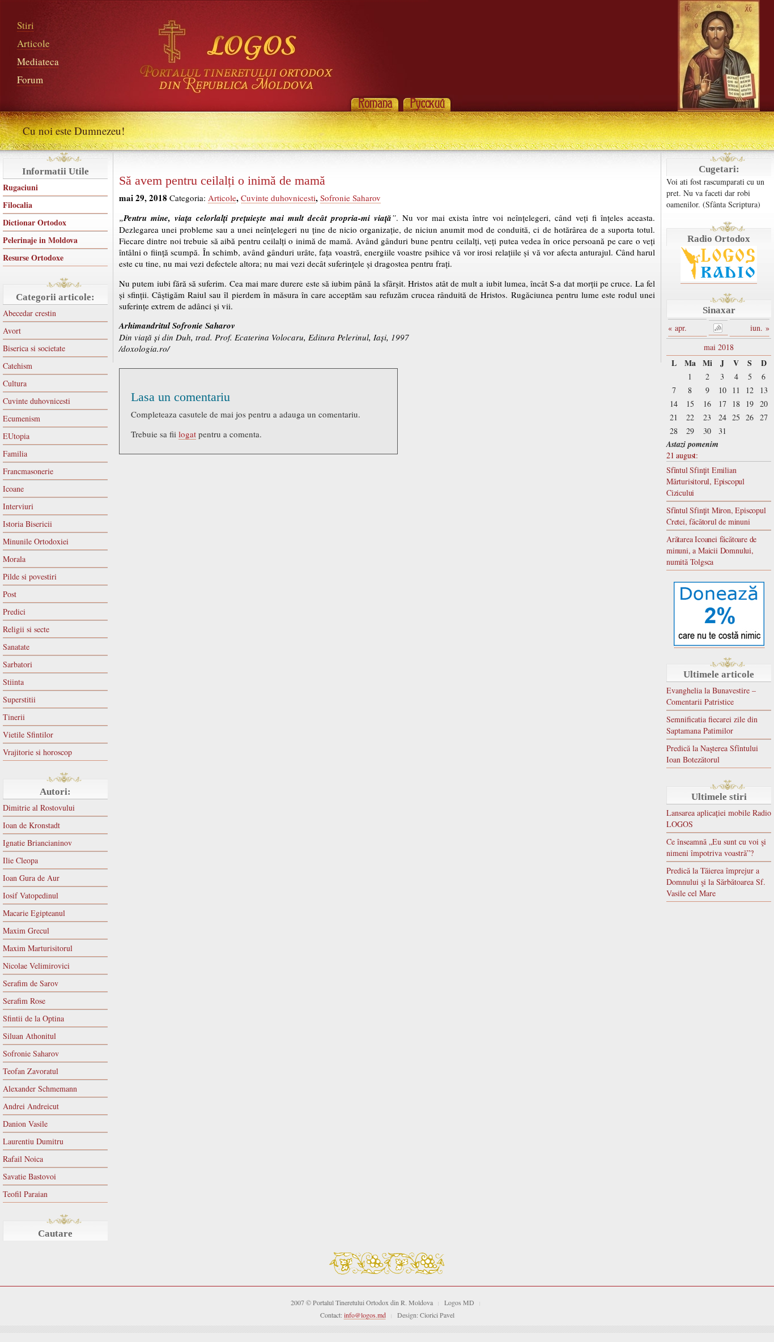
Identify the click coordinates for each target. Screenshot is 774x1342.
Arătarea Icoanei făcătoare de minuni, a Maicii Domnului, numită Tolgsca (711, 550)
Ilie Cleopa (20, 860)
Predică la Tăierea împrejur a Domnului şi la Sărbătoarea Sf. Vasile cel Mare (716, 881)
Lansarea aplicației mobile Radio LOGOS (718, 818)
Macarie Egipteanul (34, 913)
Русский (426, 103)
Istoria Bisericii (27, 523)
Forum (30, 79)
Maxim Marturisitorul (38, 948)
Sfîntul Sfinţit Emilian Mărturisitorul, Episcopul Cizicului (705, 481)
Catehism (17, 365)
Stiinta (13, 681)
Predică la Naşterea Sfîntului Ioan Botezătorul (712, 754)
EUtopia (16, 436)
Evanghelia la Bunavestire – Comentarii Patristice (711, 696)
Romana (374, 103)
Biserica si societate (34, 348)
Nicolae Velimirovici (36, 965)
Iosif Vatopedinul (30, 895)
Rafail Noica (23, 1158)
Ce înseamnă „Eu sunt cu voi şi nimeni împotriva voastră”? (716, 847)
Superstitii (19, 699)
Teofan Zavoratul (30, 1071)
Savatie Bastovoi (29, 1176)
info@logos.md (365, 1314)
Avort (12, 330)
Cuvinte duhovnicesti (36, 400)
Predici (14, 611)
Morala (14, 558)
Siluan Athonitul (29, 1035)
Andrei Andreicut (31, 1106)
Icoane (13, 488)
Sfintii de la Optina (33, 1018)
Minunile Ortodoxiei (36, 541)
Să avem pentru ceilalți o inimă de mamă (222, 180)
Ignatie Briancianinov (37, 842)
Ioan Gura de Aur (31, 877)
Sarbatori (17, 664)
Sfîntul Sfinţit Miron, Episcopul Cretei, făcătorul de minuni (716, 516)
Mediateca (38, 61)
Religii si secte (26, 629)
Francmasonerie (28, 471)
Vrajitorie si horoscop (37, 752)
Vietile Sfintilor (28, 734)
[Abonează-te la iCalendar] (718, 327)
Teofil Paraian (25, 1193)
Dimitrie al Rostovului (39, 807)
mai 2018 (719, 347)
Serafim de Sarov (30, 983)
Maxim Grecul (26, 930)
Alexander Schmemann (40, 1088)
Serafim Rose (24, 1000)
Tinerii (14, 717)
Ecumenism (21, 418)
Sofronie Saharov (31, 1053)
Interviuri (18, 506)
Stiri (25, 25)
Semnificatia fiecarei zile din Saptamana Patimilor (712, 725)
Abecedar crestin (29, 313)
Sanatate (16, 646)
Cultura (15, 383)
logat (187, 434)
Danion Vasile (25, 1123)
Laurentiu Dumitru (33, 1141)
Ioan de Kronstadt (31, 825)
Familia (15, 453)
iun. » (759, 327)
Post (9, 594)
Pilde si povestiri (30, 576)
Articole (33, 43)
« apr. (677, 327)
